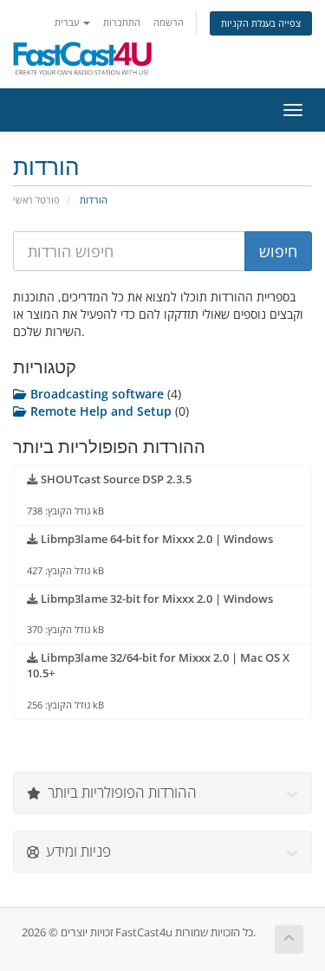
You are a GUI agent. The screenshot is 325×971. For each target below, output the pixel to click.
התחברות (121, 22)
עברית (68, 22)
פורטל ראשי (36, 199)
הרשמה (168, 22)
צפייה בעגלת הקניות (261, 22)
